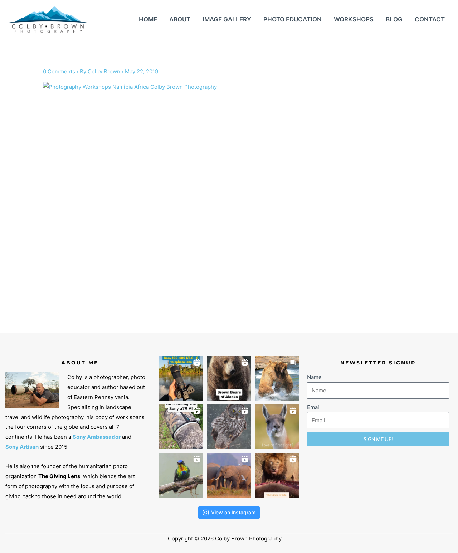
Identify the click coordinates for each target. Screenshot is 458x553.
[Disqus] (229, 218)
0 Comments (59, 71)
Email (314, 407)
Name (314, 377)
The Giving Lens (59, 476)
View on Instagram (233, 512)
